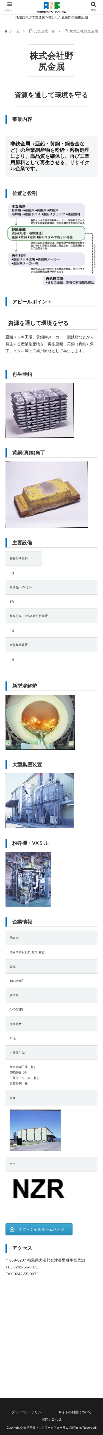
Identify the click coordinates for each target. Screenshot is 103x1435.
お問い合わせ (52, 1419)
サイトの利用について (75, 1412)
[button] (92, 830)
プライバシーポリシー (28, 1412)
